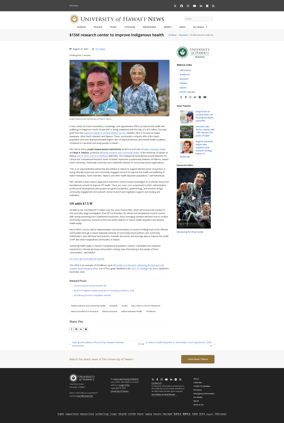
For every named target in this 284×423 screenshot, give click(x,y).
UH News (100, 48)
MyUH (196, 401)
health (125, 305)
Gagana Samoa (72, 414)
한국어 (202, 414)
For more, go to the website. (87, 258)
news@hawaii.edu (85, 396)
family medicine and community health (121, 152)
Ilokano (140, 414)
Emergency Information (203, 393)
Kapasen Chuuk (87, 414)
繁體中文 (187, 414)
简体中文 (177, 414)
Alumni (183, 87)
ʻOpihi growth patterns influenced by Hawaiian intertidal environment (97, 344)
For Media (197, 397)
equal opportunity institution (126, 379)
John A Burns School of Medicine (145, 305)
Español (209, 414)
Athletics (184, 83)
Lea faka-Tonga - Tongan (106, 414)
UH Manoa (150, 311)
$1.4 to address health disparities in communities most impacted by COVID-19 (175, 344)
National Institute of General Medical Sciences (105, 133)
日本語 (195, 414)
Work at (198, 404)
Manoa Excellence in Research (85, 311)
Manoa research (109, 311)
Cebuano (157, 414)
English (61, 414)
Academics (185, 74)
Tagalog (148, 414)
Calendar (197, 382)
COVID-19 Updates (201, 386)
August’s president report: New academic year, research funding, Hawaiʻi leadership (196, 149)
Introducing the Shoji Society (190, 231)
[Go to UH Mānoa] (195, 57)
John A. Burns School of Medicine (92, 155)
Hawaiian (113, 305)
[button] (72, 329)
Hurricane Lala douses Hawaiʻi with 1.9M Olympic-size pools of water (205, 131)
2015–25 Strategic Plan (142, 268)
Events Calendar (187, 91)
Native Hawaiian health (154, 149)
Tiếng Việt (122, 414)
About (196, 378)
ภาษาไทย (132, 414)
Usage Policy (124, 385)
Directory (197, 389)
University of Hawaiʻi (120, 391)
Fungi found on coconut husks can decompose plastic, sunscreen (205, 116)
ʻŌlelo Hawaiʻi (220, 414)
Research (184, 78)
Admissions (185, 70)
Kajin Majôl (167, 414)
